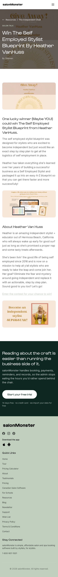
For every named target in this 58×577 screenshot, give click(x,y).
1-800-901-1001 (9, 553)
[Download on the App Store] (4, 444)
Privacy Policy (8, 521)
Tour (4, 464)
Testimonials (8, 478)
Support (6, 512)
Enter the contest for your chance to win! (27, 293)
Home (5, 459)
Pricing (5, 483)
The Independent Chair (30, 19)
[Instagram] (8, 433)
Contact (6, 531)
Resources (11, 19)
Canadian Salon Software (13, 488)
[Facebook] (3, 433)
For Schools (7, 493)
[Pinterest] (13, 433)
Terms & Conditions (11, 526)
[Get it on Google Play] (9, 444)
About (5, 473)
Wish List (6, 517)
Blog (4, 502)
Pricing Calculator (10, 468)
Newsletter (7, 507)
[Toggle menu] (53, 4)
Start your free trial (19, 394)
